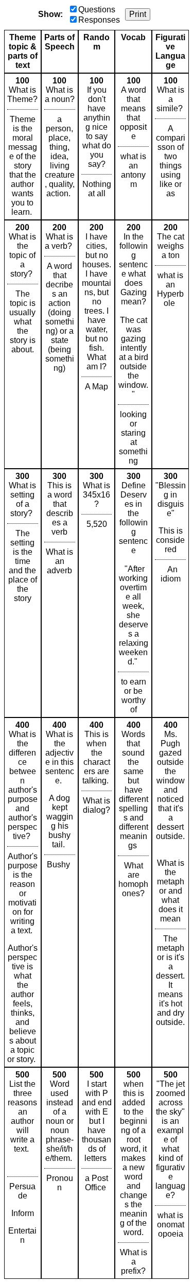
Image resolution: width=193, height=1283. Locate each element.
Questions (96, 9)
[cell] (22, 146)
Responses (99, 19)
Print (137, 14)
